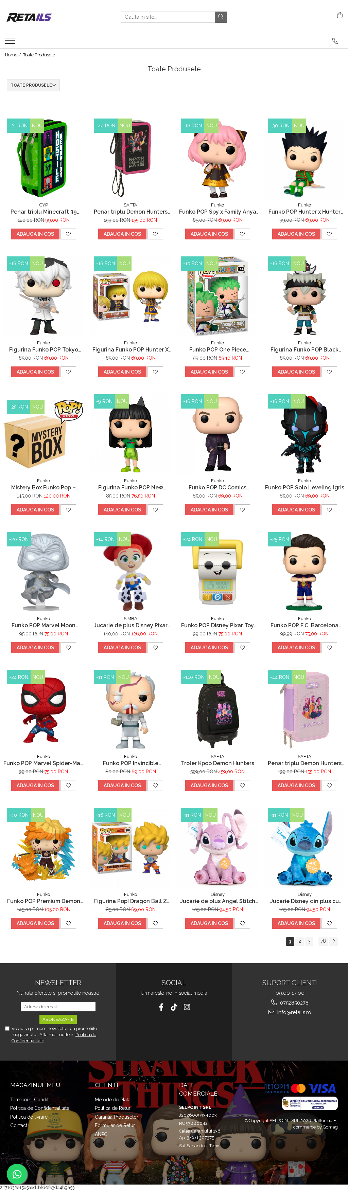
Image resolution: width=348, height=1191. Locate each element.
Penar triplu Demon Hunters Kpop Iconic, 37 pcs (305, 763)
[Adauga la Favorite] (68, 234)
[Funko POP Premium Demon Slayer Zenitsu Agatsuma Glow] (43, 848)
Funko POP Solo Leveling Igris (304, 487)
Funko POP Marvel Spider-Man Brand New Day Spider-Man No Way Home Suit (43, 763)
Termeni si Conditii (30, 1099)
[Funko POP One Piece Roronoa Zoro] (217, 296)
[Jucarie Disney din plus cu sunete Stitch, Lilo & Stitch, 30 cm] (304, 848)
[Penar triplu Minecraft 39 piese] (43, 159)
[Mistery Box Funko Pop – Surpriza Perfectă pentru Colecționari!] (43, 434)
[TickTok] (174, 1007)
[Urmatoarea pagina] (333, 941)
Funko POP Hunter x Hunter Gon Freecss (304, 212)
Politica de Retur (112, 1108)
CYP (43, 204)
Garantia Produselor (116, 1117)
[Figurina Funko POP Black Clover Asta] (304, 296)
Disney (218, 894)
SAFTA (130, 204)
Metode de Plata (112, 1099)
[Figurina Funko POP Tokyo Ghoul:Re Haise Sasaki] (43, 296)
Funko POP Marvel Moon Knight (43, 625)
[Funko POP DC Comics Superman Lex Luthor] (217, 434)
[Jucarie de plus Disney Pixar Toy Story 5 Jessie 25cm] (130, 572)
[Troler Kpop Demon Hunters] (217, 710)
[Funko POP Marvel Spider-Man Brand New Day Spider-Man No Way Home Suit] (43, 710)
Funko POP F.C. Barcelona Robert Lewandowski (304, 625)
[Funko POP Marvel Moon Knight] (43, 572)
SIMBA (130, 618)
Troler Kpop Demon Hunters (217, 763)
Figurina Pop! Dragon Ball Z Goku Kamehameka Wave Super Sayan (130, 901)
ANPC (101, 1134)
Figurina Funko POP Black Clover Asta (304, 349)
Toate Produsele (39, 54)
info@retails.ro (293, 1012)
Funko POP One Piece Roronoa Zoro (217, 349)
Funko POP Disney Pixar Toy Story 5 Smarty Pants (217, 625)
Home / (13, 54)
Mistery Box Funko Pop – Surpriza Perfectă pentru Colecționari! (43, 487)
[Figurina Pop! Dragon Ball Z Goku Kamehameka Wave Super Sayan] (130, 848)
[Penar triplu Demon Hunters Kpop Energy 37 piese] (130, 159)
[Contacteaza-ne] (335, 41)
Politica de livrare (29, 1117)
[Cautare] (221, 17)
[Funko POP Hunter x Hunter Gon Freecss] (304, 159)
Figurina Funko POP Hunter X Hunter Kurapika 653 (130, 349)
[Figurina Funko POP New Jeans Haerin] (130, 434)
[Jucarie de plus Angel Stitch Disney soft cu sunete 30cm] (217, 848)
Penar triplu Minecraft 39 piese (44, 212)
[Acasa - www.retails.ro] (39, 17)
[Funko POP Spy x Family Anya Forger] (217, 159)
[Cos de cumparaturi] (338, 15)
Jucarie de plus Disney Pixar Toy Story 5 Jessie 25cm (131, 625)
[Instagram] (187, 1007)
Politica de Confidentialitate (39, 1108)
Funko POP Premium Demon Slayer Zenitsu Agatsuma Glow (43, 901)
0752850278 (294, 1003)
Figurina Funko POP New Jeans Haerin (130, 487)
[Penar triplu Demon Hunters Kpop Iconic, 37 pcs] (304, 710)
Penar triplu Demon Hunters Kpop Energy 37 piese (131, 212)
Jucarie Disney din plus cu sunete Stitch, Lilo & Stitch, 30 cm (304, 901)
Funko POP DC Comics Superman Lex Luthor (217, 487)
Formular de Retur (115, 1125)
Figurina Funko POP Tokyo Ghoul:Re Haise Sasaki (43, 349)
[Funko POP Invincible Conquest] (130, 710)
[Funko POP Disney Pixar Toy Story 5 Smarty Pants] (217, 572)
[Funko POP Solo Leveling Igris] (304, 434)
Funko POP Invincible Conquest (130, 763)
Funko (217, 204)
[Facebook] (161, 1007)
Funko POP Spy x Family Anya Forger (217, 212)
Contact (18, 1125)
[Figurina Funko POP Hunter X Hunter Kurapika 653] (130, 296)
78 (323, 941)
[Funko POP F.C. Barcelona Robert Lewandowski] (304, 572)
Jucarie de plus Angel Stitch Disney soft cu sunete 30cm (217, 901)
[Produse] (11, 43)
